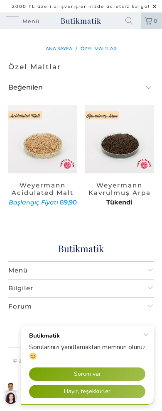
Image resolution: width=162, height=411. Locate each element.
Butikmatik (81, 21)
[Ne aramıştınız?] (132, 20)
